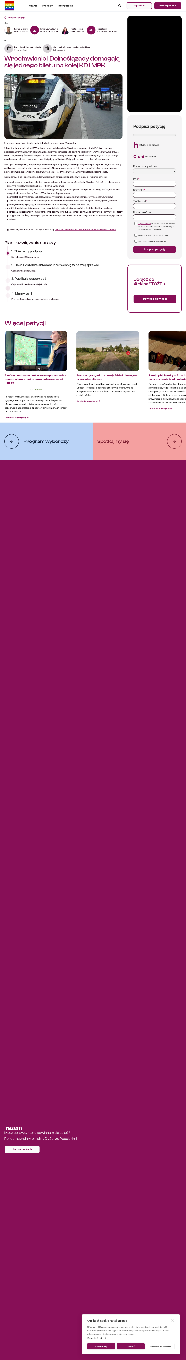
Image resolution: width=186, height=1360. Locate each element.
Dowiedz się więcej (96, 1338)
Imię (136, 179)
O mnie (33, 5)
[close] (172, 1320)
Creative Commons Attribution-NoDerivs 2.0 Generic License (85, 229)
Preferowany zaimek (145, 166)
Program (47, 5)
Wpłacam (139, 6)
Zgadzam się (144, 224)
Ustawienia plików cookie (160, 1346)
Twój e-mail (140, 201)
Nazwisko (139, 190)
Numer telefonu (142, 212)
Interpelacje (65, 5)
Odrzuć (131, 1346)
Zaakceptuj (101, 1346)
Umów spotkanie (167, 6)
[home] (9, 5)
